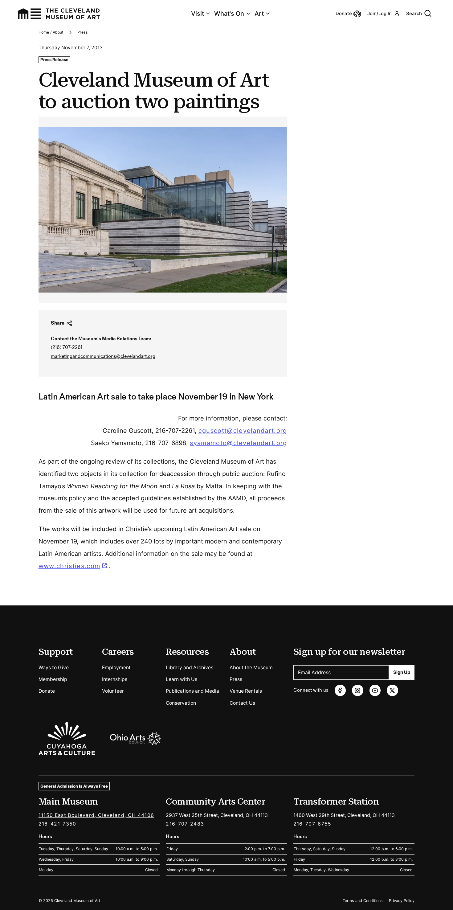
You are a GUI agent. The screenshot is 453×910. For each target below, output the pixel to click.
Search (414, 13)
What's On (229, 13)
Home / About (51, 32)
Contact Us (242, 703)
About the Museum (251, 667)
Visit (197, 13)
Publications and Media (192, 691)
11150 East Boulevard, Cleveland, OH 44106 (96, 815)
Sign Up (401, 672)
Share (57, 323)
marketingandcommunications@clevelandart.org (103, 356)
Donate (47, 691)
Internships (114, 679)
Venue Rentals (246, 691)
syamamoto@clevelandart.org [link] (238, 443)
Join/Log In (379, 13)
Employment (116, 667)
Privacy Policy (401, 900)
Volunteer (113, 691)
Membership (53, 679)
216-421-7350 (57, 824)
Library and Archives (189, 667)
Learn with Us (181, 679)
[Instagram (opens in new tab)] (357, 690)
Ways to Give (54, 667)
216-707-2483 (185, 824)
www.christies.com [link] (74, 566)
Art (259, 13)
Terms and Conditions (363, 900)
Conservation (181, 703)
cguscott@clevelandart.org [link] (242, 430)
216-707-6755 (312, 824)
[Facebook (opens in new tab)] (340, 690)
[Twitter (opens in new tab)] (392, 690)
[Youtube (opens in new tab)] (375, 690)
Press (82, 32)
